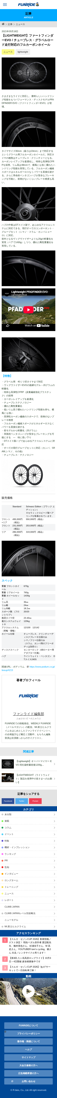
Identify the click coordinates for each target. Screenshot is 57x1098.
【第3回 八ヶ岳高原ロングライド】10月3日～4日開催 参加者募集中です (30, 960)
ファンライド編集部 (28, 714)
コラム (8, 827)
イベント (9, 834)
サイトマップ (28, 1057)
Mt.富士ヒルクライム (15, 926)
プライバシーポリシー (28, 1033)
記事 (10, 24)
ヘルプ (28, 1049)
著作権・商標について (28, 1041)
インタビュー (11, 873)
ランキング (10, 854)
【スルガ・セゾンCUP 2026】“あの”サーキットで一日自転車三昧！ (29, 968)
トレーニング (11, 887)
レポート (9, 900)
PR (6, 860)
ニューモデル (11, 920)
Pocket (35, 801)
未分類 (8, 814)
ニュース (8, 51)
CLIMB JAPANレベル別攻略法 (20, 913)
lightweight (23, 51)
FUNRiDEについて (28, 1025)
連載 (7, 821)
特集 (7, 840)
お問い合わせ (28, 1081)
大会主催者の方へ (28, 1065)
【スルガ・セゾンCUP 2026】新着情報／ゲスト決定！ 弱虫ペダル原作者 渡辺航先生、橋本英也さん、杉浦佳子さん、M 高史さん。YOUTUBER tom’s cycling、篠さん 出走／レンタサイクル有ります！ (30, 946)
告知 (7, 867)
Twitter (21, 801)
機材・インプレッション (17, 847)
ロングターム (11, 880)
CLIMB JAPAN (12, 906)
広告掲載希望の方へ (28, 1073)
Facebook (8, 801)
